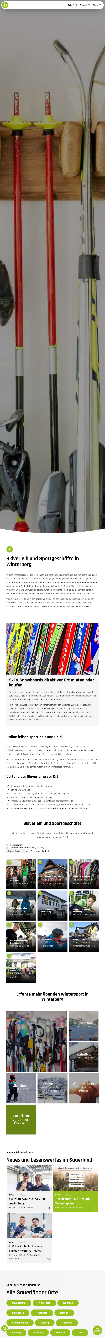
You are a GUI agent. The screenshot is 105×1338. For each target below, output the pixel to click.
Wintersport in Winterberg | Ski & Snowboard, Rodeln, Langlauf (21, 1119)
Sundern (60, 1332)
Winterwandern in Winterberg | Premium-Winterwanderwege (84, 1088)
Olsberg (45, 1322)
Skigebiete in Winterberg (52, 1088)
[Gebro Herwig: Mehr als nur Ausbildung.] (29, 1188)
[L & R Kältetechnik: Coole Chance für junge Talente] (29, 1238)
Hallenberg (18, 1313)
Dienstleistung (16, 845)
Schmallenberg (20, 1322)
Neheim (64, 1313)
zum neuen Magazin (97, 1330)
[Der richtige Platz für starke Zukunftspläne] (75, 1188)
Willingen (68, 1303)
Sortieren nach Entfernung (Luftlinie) (27, 848)
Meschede (67, 1322)
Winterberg (44, 1303)
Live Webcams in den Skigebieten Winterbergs (83, 1026)
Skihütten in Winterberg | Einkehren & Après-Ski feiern (83, 1057)
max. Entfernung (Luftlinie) (38, 851)
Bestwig (16, 1332)
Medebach (41, 1313)
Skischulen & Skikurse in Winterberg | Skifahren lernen (21, 1088)
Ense (79, 1332)
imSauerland (19, 1303)
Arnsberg (38, 1332)
